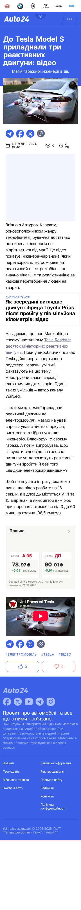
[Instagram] (51, 702)
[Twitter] (18, 702)
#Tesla (47, 654)
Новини (8, 763)
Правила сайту (51, 780)
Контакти (47, 796)
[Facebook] (7, 702)
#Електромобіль (21, 654)
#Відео (65, 654)
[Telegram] (40, 702)
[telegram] (10, 134)
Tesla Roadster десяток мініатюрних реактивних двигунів (38, 346)
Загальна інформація (55, 763)
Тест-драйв (11, 771)
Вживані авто (13, 788)
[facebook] (20, 134)
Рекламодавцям (52, 771)
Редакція (47, 788)
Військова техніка (16, 780)
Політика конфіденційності (52, 806)
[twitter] (30, 134)
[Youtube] (29, 702)
